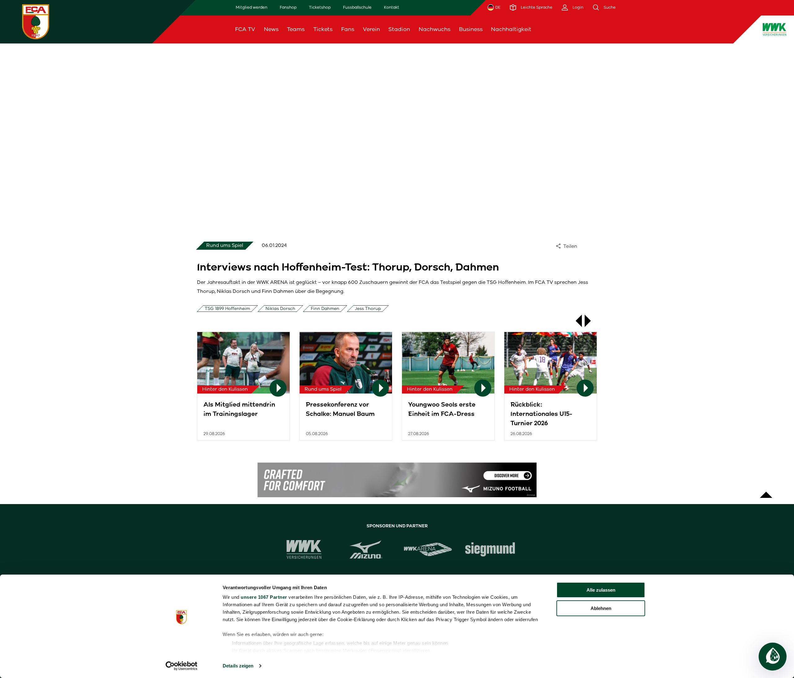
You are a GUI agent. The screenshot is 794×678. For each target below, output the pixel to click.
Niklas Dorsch (280, 308)
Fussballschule (357, 7)
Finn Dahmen (325, 308)
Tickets (322, 29)
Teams (296, 29)
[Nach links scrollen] (575, 321)
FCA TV (245, 29)
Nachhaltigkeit (511, 29)
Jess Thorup (368, 308)
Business (471, 29)
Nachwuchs (434, 29)
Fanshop (288, 7)
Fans (347, 29)
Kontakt (391, 7)
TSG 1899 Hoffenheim (227, 308)
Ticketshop (320, 7)
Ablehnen (601, 608)
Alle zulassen (601, 590)
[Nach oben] (766, 491)
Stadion (399, 29)
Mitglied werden (251, 7)
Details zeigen (238, 665)
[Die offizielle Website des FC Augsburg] (35, 21)
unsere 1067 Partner (264, 597)
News (271, 29)
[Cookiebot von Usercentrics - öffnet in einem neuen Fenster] (181, 666)
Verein (371, 29)
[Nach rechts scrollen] (591, 321)
